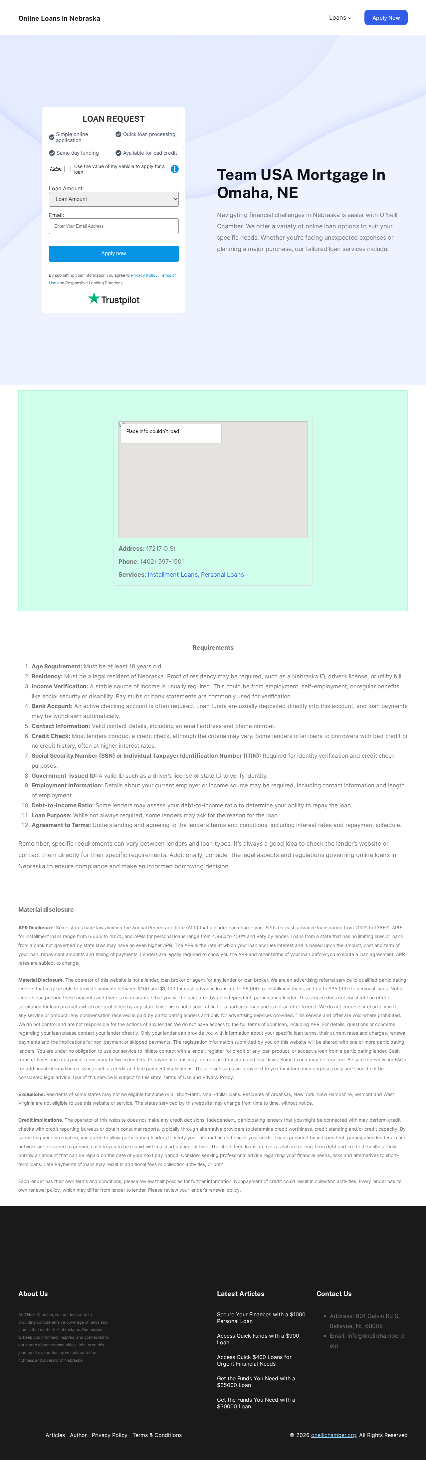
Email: (56, 215)
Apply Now (386, 17)
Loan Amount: (66, 188)
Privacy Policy (144, 275)
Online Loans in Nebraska (59, 18)
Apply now (113, 253)
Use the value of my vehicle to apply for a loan (119, 169)
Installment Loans (173, 574)
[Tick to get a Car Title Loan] (175, 169)
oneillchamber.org (333, 1435)
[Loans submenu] (349, 17)
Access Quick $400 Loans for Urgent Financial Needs (254, 1360)
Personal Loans (222, 574)
